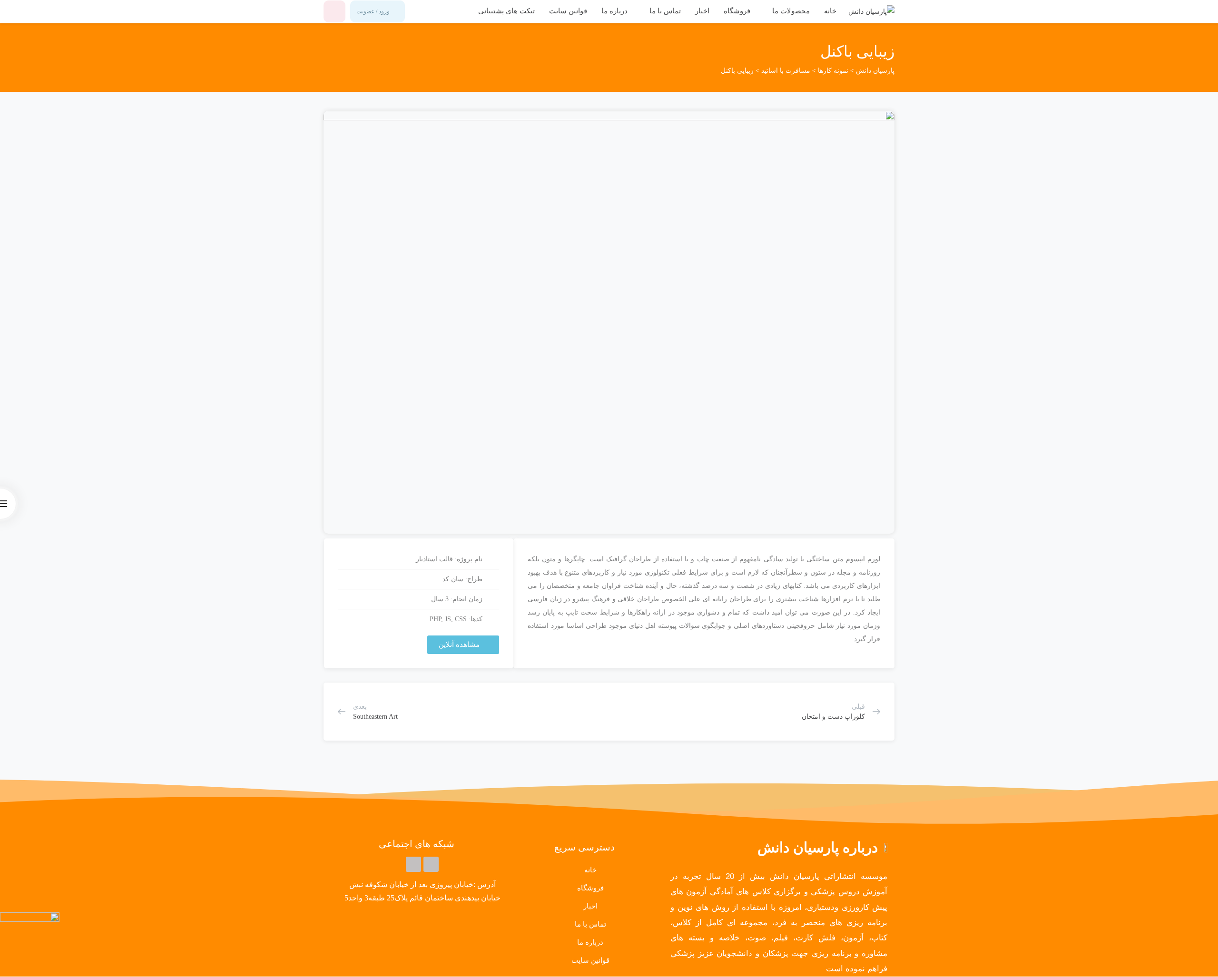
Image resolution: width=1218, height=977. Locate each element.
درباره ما (614, 11)
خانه (830, 11)
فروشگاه (737, 11)
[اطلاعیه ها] (334, 11)
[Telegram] (431, 864)
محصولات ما (790, 11)
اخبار (702, 11)
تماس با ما (664, 11)
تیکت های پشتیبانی (506, 11)
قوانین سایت (568, 11)
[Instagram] (413, 864)
